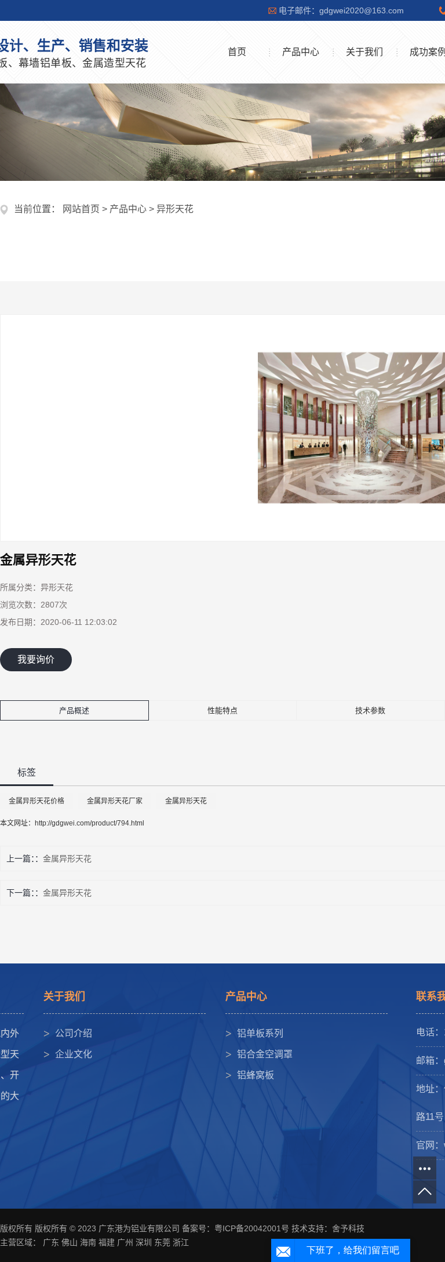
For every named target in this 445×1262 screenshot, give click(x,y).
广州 (125, 1242)
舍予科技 (348, 1228)
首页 (237, 52)
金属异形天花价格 (36, 801)
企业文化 (73, 1054)
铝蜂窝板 (255, 1075)
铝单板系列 (260, 1033)
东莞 (162, 1242)
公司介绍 (73, 1033)
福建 (107, 1242)
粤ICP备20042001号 (251, 1228)
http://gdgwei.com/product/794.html (89, 823)
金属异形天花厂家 (115, 801)
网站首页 (81, 209)
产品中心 (300, 52)
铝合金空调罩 (265, 1054)
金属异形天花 (186, 801)
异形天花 (175, 209)
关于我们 (364, 52)
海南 (88, 1242)
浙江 (181, 1242)
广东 (51, 1242)
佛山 (69, 1242)
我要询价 (35, 659)
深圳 (144, 1242)
